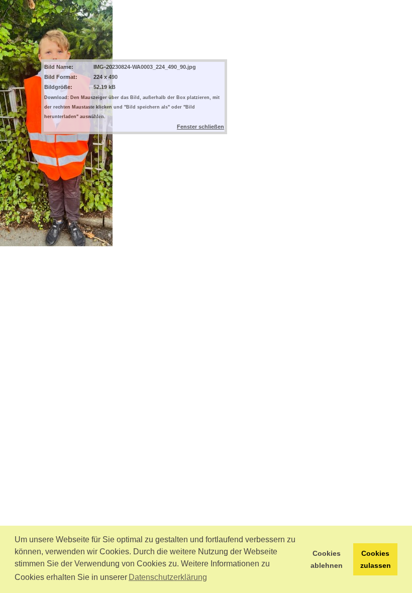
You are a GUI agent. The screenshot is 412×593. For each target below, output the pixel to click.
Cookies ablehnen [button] (327, 559)
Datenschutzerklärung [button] (168, 577)
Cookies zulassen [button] (375, 559)
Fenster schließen (200, 127)
